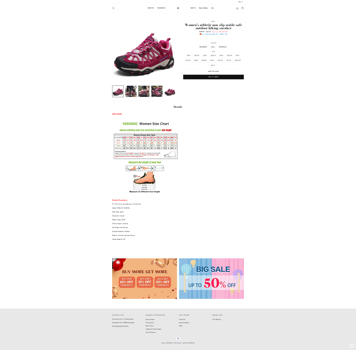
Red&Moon (223, 47)
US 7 (237, 55)
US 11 (213, 65)
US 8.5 (204, 60)
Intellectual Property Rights (153, 329)
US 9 (212, 60)
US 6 (221, 55)
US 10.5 (238, 60)
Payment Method (184, 323)
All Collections (216, 319)
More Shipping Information (120, 326)
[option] (144, 51)
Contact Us (182, 319)
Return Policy (150, 326)
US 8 (196, 60)
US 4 (188, 55)
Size (213, 51)
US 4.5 (196, 55)
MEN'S (193, 8)
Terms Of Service (151, 332)
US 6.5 (229, 55)
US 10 (229, 60)
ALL (212, 8)
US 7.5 (188, 60)
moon (213, 47)
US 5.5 (213, 55)
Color (213, 43)
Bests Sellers (203, 8)
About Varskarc (150, 319)
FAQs (180, 326)
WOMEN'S (161, 8)
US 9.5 (220, 60)
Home (213, 21)
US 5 (205, 55)
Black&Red (203, 47)
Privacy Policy (150, 323)
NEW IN (151, 8)
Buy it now (214, 77)
